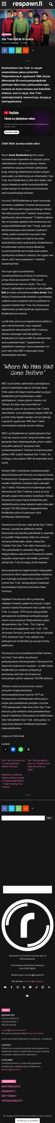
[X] (12, 50)
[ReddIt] (26, 50)
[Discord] (6, 987)
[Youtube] (27, 996)
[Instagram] (18, 987)
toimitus (14, 43)
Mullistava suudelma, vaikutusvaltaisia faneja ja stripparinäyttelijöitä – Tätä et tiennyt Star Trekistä (13, 780)
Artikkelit (6, 34)
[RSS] (25, 987)
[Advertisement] (27, 858)
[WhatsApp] (19, 50)
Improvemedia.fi (36, 1033)
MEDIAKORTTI (8, 1091)
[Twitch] (43, 987)
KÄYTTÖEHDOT (9, 1096)
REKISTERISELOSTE (11, 1086)
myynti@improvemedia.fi (13, 1030)
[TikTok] (37, 987)
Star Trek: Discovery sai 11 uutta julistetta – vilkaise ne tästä (13, 763)
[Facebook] (5, 50)
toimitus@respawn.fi (33, 981)
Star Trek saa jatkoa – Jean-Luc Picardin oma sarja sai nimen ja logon (39, 765)
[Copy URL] (33, 50)
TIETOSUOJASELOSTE (12, 1100)
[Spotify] (31, 987)
